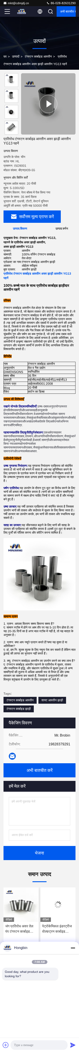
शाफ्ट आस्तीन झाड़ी (52, 700)
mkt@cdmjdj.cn (18, 3)
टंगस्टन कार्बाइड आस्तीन (38, 56)
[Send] (72, 1045)
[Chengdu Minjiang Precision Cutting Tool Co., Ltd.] (22, 11)
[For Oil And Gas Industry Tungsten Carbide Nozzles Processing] (48, 104)
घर (5, 56)
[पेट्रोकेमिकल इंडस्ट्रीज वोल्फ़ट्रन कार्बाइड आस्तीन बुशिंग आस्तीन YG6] (57, 904)
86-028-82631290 (63, 3)
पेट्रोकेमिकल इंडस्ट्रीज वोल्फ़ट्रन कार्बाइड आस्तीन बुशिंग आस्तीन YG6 (57, 929)
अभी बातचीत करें (68, 11)
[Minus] (72, 948)
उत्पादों (15, 56)
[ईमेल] (12, 756)
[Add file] (6, 1045)
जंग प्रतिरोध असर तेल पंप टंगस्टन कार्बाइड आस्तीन (19, 929)
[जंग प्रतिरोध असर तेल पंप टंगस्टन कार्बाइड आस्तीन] (21, 904)
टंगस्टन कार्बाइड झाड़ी (19, 709)
